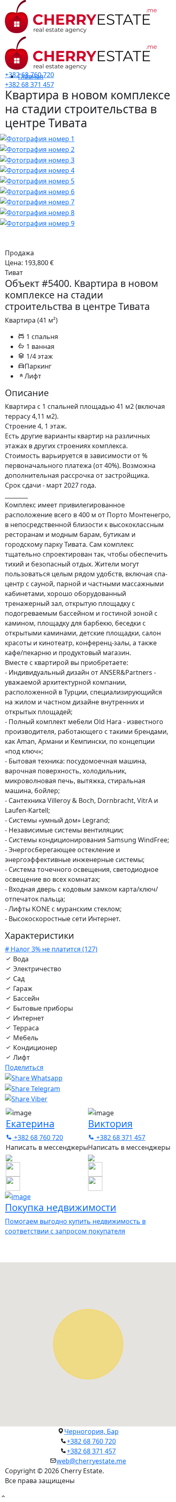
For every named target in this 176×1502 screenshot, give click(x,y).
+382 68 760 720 (29, 74)
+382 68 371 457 (29, 84)
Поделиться (24, 1067)
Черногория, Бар (91, 1431)
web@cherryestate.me (91, 1460)
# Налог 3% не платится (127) (51, 949)
